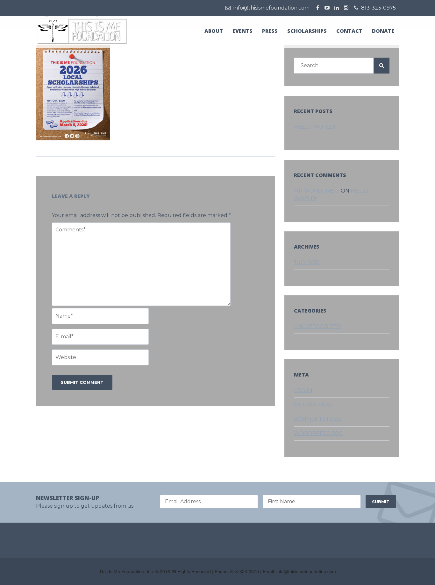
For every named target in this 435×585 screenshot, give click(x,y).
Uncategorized (317, 326)
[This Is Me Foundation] (82, 31)
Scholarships (307, 30)
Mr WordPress (316, 191)
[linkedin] (336, 8)
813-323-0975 (378, 8)
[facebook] (317, 8)
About (213, 30)
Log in (303, 390)
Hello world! (314, 127)
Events (242, 30)
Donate (383, 30)
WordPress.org (318, 433)
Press (270, 30)
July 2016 (306, 262)
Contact (349, 30)
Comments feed (317, 419)
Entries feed (313, 405)
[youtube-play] (327, 8)
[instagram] (346, 8)
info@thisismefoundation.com (271, 8)
